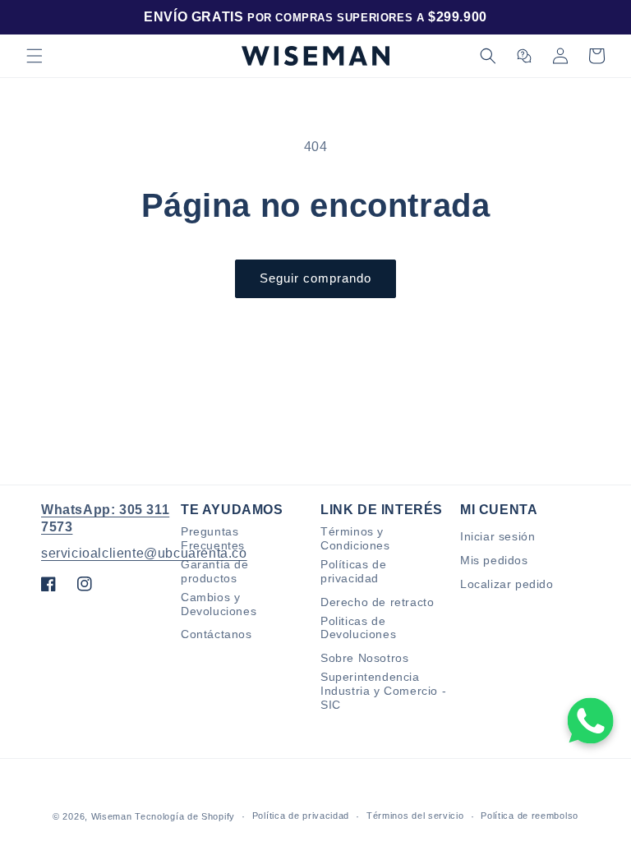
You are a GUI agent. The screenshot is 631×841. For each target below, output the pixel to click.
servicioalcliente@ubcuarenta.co (144, 553)
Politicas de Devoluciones (358, 627)
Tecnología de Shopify (185, 816)
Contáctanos (216, 634)
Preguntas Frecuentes (213, 538)
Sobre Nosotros (364, 657)
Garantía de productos (215, 571)
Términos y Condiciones (355, 538)
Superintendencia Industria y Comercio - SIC (383, 690)
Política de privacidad (300, 815)
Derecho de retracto (377, 602)
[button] (34, 56)
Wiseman (111, 816)
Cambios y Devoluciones (218, 604)
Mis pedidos (494, 560)
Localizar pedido (507, 584)
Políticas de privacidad (353, 571)
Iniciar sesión (497, 536)
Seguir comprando (315, 278)
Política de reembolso (529, 815)
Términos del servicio (415, 815)
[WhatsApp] (591, 720)
